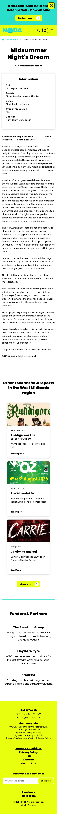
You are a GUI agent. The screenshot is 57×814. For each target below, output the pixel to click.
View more (25, 584)
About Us (28, 759)
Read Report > (17, 453)
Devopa (31, 805)
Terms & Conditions (29, 748)
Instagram (28, 795)
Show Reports (14, 39)
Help (29, 755)
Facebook (28, 792)
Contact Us (28, 763)
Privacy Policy (28, 752)
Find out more (25, 18)
